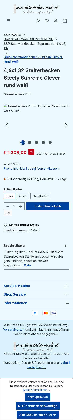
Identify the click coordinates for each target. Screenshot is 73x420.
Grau (22, 196)
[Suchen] (37, 20)
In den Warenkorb (48, 206)
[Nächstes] (66, 125)
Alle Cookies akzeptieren (37, 415)
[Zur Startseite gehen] (36, 9)
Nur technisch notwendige (37, 406)
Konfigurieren (38, 397)
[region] (36, 125)
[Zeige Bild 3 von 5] (36, 142)
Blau (9, 196)
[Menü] (8, 20)
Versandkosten (13, 329)
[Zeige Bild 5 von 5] (50, 142)
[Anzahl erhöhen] (21, 206)
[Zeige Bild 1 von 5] (22, 142)
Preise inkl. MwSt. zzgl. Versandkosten (31, 168)
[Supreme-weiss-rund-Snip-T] (36, 125)
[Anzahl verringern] (8, 206)
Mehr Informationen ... (36, 389)
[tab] (35, 255)
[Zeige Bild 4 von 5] (43, 142)
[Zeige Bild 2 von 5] (29, 142)
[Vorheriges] (6, 125)
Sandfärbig (40, 196)
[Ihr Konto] (55, 20)
